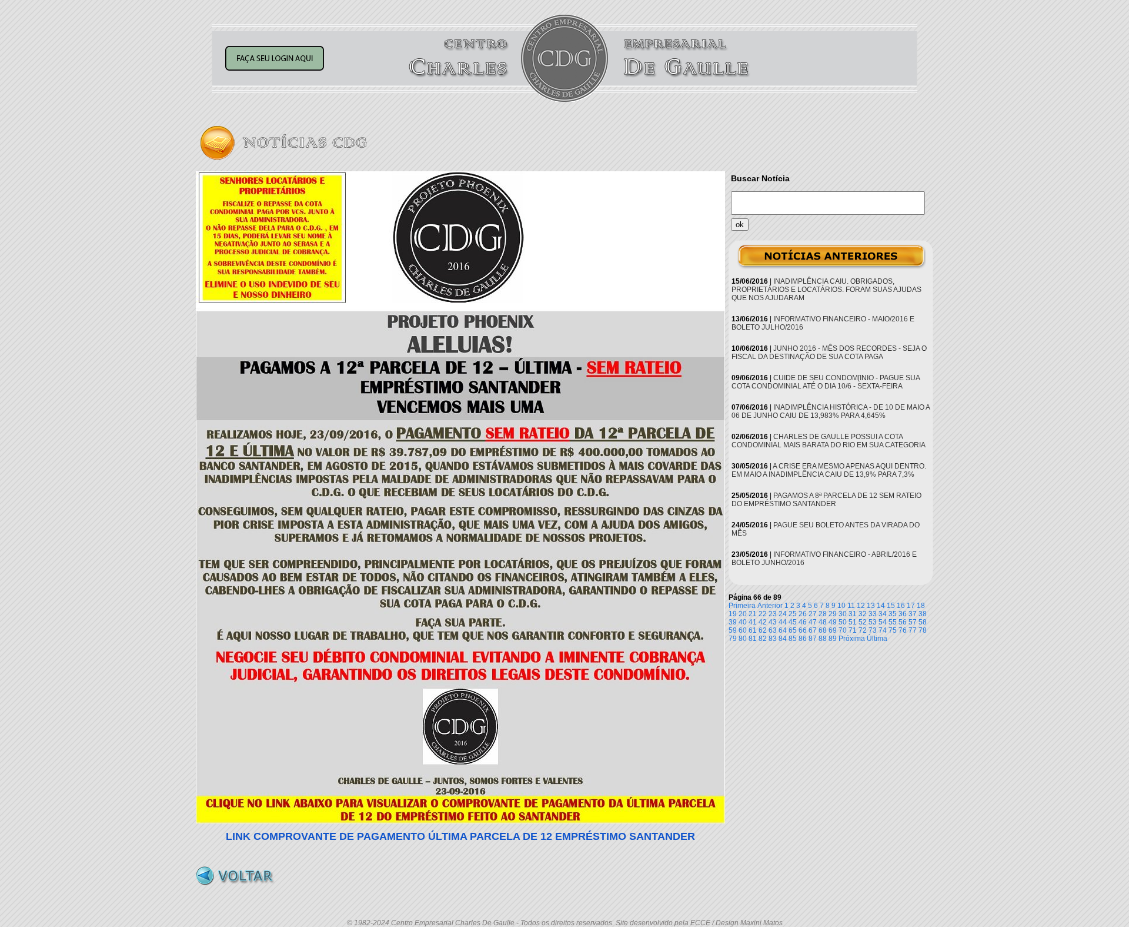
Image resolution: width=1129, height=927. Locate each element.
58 (922, 622)
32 (863, 614)
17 (911, 606)
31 (853, 614)
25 (793, 614)
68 (823, 630)
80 (743, 638)
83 (773, 638)
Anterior (770, 606)
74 (883, 630)
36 (902, 614)
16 (901, 606)
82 (763, 638)
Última (877, 638)
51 (853, 622)
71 (853, 630)
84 (783, 638)
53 (873, 622)
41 (753, 622)
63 (773, 630)
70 (843, 630)
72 (863, 630)
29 (833, 614)
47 (813, 622)
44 (783, 622)
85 (793, 638)
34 (883, 614)
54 (883, 622)
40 (743, 622)
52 (863, 622)
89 (833, 638)
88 (823, 638)
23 (773, 614)
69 (833, 630)
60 (743, 630)
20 (743, 614)
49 (833, 622)
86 (803, 638)
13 (871, 606)
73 (873, 630)
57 (912, 622)
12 (861, 606)
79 (733, 638)
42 (763, 622)
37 (912, 614)
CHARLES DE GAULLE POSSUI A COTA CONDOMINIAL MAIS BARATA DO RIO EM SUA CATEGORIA (828, 441)
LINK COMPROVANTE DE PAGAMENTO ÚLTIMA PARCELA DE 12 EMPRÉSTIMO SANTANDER (460, 836)
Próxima (852, 638)
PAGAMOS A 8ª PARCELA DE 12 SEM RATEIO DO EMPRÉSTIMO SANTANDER (826, 499)
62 (763, 630)
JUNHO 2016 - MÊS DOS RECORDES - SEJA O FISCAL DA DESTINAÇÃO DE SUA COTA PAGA (829, 352)
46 (803, 622)
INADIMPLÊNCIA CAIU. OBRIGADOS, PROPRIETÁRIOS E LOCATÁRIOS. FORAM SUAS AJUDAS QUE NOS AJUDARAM (826, 289)
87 (813, 638)
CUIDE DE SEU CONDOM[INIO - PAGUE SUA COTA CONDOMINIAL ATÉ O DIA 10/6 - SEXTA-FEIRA (825, 382)
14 (881, 606)
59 (733, 630)
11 (851, 606)
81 (753, 638)
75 (892, 630)
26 (803, 614)
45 (793, 622)
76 (902, 630)
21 (753, 614)
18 (921, 606)
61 (753, 630)
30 (843, 614)
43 (773, 622)
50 (843, 622)
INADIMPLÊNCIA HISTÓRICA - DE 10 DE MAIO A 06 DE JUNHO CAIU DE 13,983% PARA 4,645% (830, 411)
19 (733, 614)
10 (841, 606)
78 (922, 630)
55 (892, 622)
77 (912, 630)
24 (783, 614)
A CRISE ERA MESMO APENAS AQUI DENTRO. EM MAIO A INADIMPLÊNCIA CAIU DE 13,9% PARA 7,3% (828, 470)
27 (813, 614)
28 (823, 614)
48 (823, 622)
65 (793, 630)
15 (891, 606)
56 (902, 622)
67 (813, 630)
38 (922, 614)
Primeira (742, 606)
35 (892, 614)
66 (803, 630)
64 (783, 630)
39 (733, 622)
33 (873, 614)
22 (763, 614)
